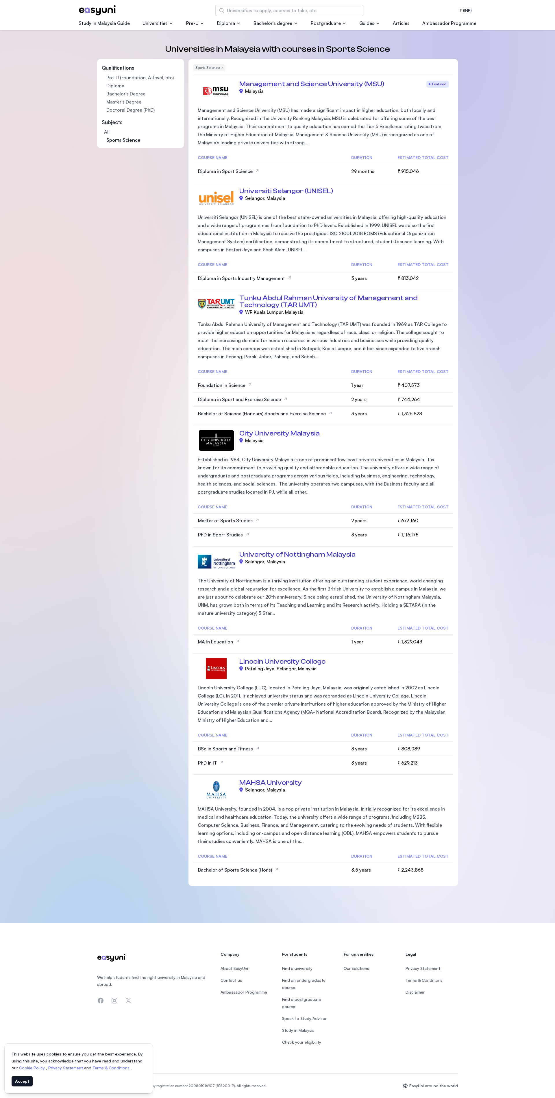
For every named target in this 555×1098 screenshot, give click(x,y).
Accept (22, 1081)
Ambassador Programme (449, 23)
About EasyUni (234, 968)
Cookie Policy (32, 1067)
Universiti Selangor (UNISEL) (286, 191)
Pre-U (192, 23)
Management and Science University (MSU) (311, 84)
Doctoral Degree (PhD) (130, 110)
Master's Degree (123, 102)
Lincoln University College (282, 661)
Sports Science (123, 140)
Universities (155, 23)
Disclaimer (415, 992)
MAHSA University (270, 783)
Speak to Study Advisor (304, 1018)
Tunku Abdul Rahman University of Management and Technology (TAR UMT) (328, 301)
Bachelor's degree (273, 23)
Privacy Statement (66, 1067)
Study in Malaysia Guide (104, 23)
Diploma (226, 23)
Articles (401, 23)
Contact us (231, 980)
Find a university (297, 968)
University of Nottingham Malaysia (297, 554)
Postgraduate (326, 23)
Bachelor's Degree (125, 94)
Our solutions (356, 968)
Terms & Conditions (111, 1067)
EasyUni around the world (433, 1085)
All (107, 132)
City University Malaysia (279, 433)
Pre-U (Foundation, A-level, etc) (140, 77)
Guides (366, 23)
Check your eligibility (301, 1042)
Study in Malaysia (298, 1030)
